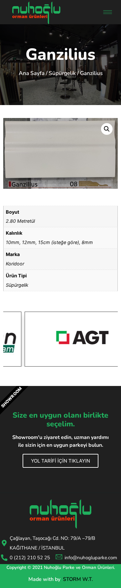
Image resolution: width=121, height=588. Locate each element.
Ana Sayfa (32, 73)
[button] (107, 129)
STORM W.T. (78, 579)
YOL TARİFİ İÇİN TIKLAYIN (60, 461)
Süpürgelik (62, 73)
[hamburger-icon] (107, 12)
